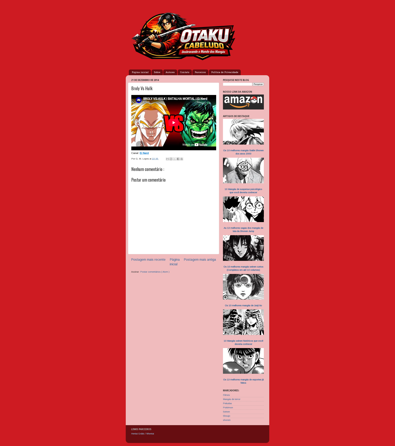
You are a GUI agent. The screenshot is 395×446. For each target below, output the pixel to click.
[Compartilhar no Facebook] (178, 158)
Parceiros (200, 72)
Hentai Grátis (137, 433)
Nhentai (150, 433)
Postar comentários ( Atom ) (154, 271)
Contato (184, 72)
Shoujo (226, 415)
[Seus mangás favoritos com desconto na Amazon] (243, 108)
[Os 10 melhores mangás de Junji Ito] (243, 298)
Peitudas (227, 403)
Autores (170, 72)
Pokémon (228, 407)
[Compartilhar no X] (174, 158)
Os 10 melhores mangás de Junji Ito (243, 305)
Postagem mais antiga (200, 259)
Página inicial (140, 72)
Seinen (226, 411)
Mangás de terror (231, 399)
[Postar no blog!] (171, 158)
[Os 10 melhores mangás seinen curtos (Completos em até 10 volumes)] (243, 260)
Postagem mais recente (148, 259)
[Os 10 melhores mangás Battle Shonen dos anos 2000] (243, 143)
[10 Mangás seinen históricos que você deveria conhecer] (243, 334)
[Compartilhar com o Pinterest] (181, 158)
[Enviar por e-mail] (167, 158)
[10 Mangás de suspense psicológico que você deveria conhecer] (243, 182)
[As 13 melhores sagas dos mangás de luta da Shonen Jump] (243, 221)
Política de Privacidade (224, 72)
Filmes (226, 395)
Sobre (157, 72)
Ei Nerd (144, 153)
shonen (227, 420)
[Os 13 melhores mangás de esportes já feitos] (243, 373)
